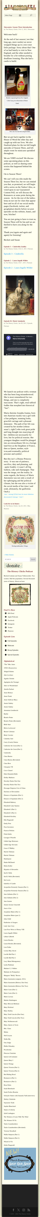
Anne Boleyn (8, 693)
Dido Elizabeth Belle (11, 774)
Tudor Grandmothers (11, 1124)
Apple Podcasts (13, 617)
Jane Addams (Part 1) (11, 894)
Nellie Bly (7, 1039)
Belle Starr (7, 724)
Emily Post (7, 823)
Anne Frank (8, 696)
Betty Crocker (8, 735)
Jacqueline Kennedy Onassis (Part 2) (16, 890)
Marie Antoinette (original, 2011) (15, 979)
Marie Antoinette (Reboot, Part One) (16, 982)
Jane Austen (8, 901)
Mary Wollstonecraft (10, 1021)
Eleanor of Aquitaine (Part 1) (13, 795)
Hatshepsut (7, 859)
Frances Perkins (9, 830)
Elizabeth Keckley (10, 816)
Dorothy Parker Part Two (12, 784)
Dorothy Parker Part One (12, 781)
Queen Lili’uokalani (10, 1057)
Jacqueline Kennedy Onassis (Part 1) (16, 887)
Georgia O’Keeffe (10, 837)
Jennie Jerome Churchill (12, 905)
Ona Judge (7, 1042)
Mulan (6, 1032)
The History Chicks (11, 29)
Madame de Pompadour (12, 972)
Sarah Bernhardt (9, 1088)
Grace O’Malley (9, 848)
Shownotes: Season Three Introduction (18, 27)
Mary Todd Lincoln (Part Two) (14, 1018)
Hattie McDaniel (9, 862)
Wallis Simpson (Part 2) (11, 1138)
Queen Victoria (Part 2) (11, 1071)
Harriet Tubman (9, 852)
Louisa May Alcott (10, 951)
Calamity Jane (8, 738)
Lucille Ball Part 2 (10, 958)
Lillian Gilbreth (9, 936)
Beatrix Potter (8, 717)
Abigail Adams (9, 671)
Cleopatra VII (8, 767)
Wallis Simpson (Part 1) (11, 1134)
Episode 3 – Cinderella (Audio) (15, 247)
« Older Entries (9, 555)
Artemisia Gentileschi (11, 710)
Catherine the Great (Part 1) (13, 746)
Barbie (6, 714)
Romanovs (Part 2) (10, 1081)
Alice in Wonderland (11, 685)
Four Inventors (9, 827)
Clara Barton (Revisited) (12, 760)
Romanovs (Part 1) (10, 1078)
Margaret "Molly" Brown (12, 975)
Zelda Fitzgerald (9, 1145)
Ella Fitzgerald (8, 820)
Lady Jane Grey (9, 926)
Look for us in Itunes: (12, 504)
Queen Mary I (8, 1060)
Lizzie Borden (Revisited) (12, 944)
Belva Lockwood (9, 728)
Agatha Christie (9, 678)
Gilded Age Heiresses (11, 841)
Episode (29, 323)
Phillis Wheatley (9, 1046)
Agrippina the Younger (11, 682)
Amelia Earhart (9, 689)
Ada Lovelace (8, 675)
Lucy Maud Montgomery (12, 961)
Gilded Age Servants (10, 845)
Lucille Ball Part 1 (10, 954)
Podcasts (30, 249)
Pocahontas (7, 1050)
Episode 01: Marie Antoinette (14, 321)
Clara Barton (8, 756)
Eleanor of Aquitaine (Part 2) (13, 799)
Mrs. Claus (7, 1028)
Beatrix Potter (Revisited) (12, 721)
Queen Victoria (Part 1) (11, 1067)
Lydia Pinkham (9, 965)
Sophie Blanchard (10, 1106)
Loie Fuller (7, 947)
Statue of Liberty (9, 1110)
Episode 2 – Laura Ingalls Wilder (16, 260)
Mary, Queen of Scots (11, 1025)
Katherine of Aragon (10, 922)
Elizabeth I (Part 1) (10, 809)
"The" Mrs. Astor (9, 664)
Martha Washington (10, 1000)
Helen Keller (8, 866)
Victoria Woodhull (10, 1131)
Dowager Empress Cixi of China (14, 788)
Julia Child (7, 919)
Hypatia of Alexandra (11, 869)
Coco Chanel (8, 770)
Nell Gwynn (8, 1035)
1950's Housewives (10, 668)
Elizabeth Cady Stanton (11, 806)
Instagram (11, 624)
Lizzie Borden (8, 940)
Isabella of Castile (10, 883)
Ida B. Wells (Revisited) (12, 876)
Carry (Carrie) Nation (11, 742)
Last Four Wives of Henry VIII (14, 929)
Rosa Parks (7, 1085)
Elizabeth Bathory (10, 802)
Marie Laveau (8, 997)
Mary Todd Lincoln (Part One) (14, 1014)
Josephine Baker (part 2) (12, 915)
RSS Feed (11, 613)
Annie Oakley (8, 703)
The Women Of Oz (10, 1120)
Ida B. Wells (8, 873)
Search (33, 559)
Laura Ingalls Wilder (10, 933)
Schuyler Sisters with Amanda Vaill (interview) (19, 1095)
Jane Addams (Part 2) (11, 898)
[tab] (20, 641)
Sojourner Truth (9, 1103)
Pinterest (10, 631)
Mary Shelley (8, 1011)
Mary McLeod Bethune (11, 1004)
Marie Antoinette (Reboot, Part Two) (16, 986)
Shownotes (31, 29)
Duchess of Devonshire (11, 792)
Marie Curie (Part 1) (10, 989)
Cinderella (7, 753)
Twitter (10, 627)
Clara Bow (7, 763)
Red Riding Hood (10, 1074)
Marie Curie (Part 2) (10, 993)
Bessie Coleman (9, 731)
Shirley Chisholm (9, 1099)
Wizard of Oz (8, 1141)
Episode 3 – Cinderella (14, 254)
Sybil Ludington (9, 1113)
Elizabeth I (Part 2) (10, 813)
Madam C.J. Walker (10, 968)
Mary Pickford (8, 1007)
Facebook (11, 620)
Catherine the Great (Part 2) (13, 749)
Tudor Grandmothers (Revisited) (14, 1127)
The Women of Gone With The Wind (16, 1117)
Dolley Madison (9, 777)
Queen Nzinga (8, 1064)
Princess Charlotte (10, 1053)
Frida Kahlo (8, 834)
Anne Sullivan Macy (10, 700)
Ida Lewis (7, 880)
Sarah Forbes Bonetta (11, 1092)
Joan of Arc (8, 908)
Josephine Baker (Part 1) (12, 912)
